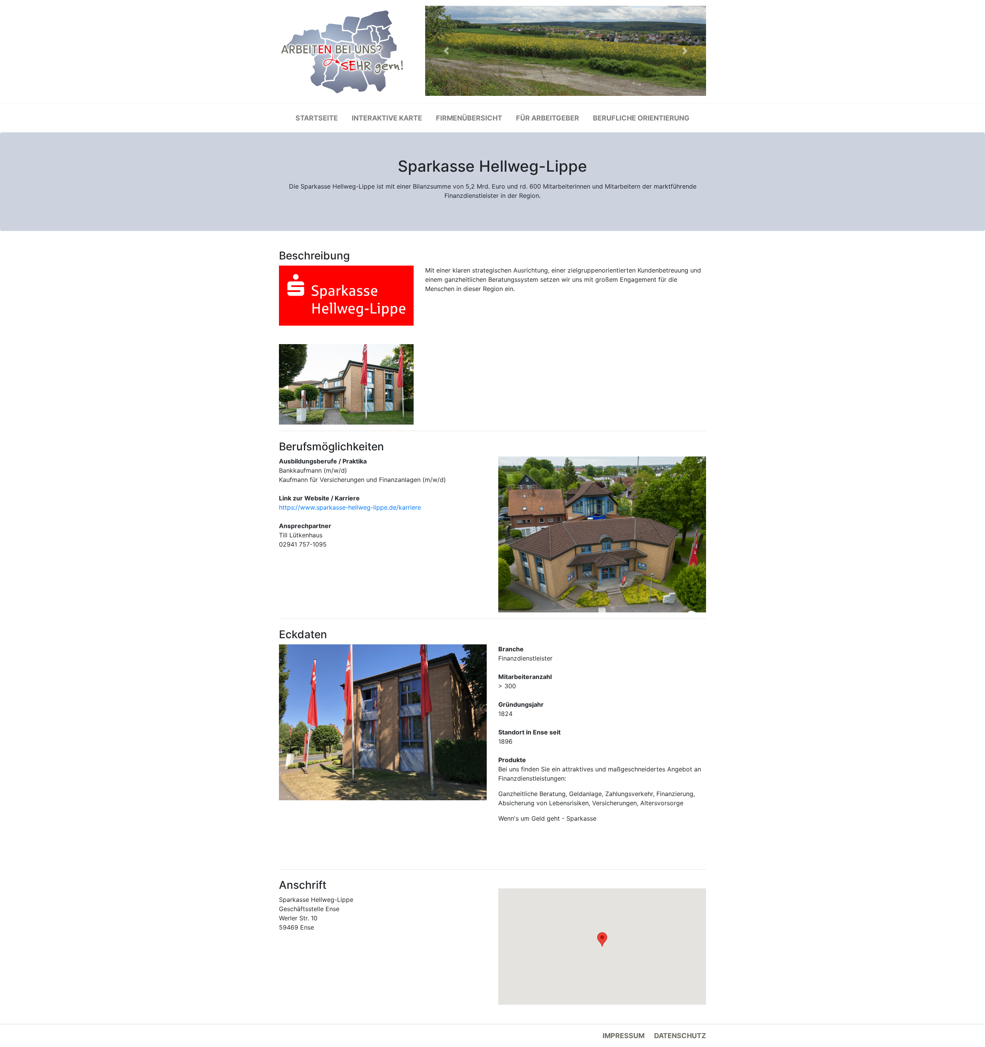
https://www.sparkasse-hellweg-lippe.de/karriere (350, 507)
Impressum (623, 1036)
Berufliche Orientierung (641, 118)
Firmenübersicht (469, 118)
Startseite (317, 118)
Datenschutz (680, 1036)
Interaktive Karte (387, 118)
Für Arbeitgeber (547, 118)
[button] (446, 51)
